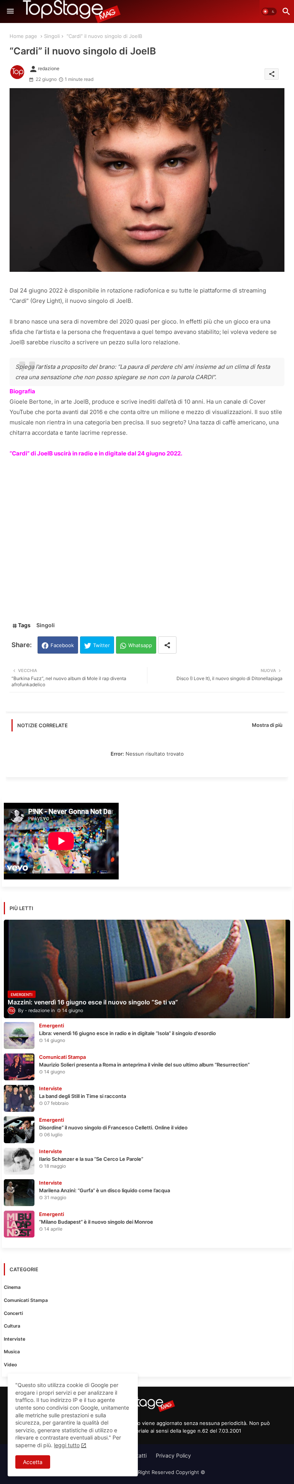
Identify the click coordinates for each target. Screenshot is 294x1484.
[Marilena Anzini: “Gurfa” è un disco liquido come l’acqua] (19, 1192)
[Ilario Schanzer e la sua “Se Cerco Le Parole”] (19, 1161)
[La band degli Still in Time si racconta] (19, 1098)
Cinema (12, 1287)
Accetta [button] (32, 1462)
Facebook (62, 645)
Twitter (101, 645)
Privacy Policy (173, 1455)
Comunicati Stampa (26, 1300)
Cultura (12, 1326)
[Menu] (10, 11)
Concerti (13, 1313)
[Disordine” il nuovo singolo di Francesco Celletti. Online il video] (19, 1129)
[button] (269, 11)
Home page (23, 36)
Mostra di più (267, 725)
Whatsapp (140, 645)
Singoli (52, 36)
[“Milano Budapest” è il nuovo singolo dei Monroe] (19, 1224)
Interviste (14, 1339)
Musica (12, 1351)
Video (10, 1364)
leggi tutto (67, 1445)
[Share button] (167, 645)
